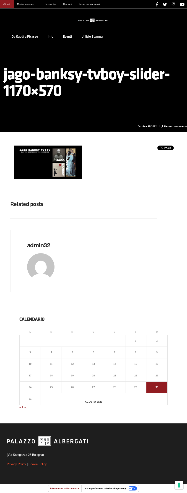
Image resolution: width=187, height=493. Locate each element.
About (6, 4)
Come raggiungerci (89, 4)
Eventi (67, 37)
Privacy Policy (16, 464)
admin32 (38, 245)
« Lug (23, 407)
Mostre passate (25, 4)
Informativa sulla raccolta (64, 488)
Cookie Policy (38, 464)
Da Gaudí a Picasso (25, 37)
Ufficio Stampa (92, 37)
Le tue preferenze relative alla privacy (105, 488)
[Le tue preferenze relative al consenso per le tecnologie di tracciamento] (179, 485)
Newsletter (50, 4)
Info (50, 37)
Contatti (67, 4)
